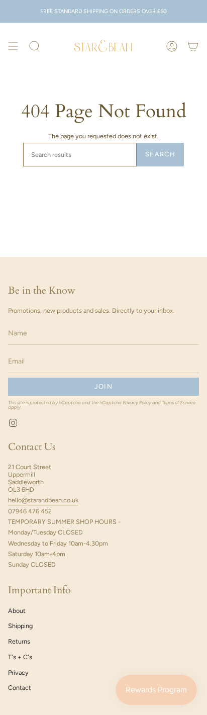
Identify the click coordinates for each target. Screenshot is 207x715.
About (17, 610)
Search (160, 154)
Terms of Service (178, 402)
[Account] (172, 46)
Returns (19, 641)
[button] (35, 46)
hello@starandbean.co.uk (43, 500)
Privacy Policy (137, 402)
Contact (19, 687)
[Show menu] (13, 46)
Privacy (18, 672)
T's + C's (20, 657)
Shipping (20, 626)
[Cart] (193, 46)
